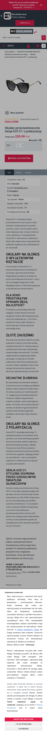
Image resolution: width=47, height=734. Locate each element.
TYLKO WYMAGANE (23, 724)
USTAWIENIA (24, 729)
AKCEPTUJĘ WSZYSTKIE (23, 719)
